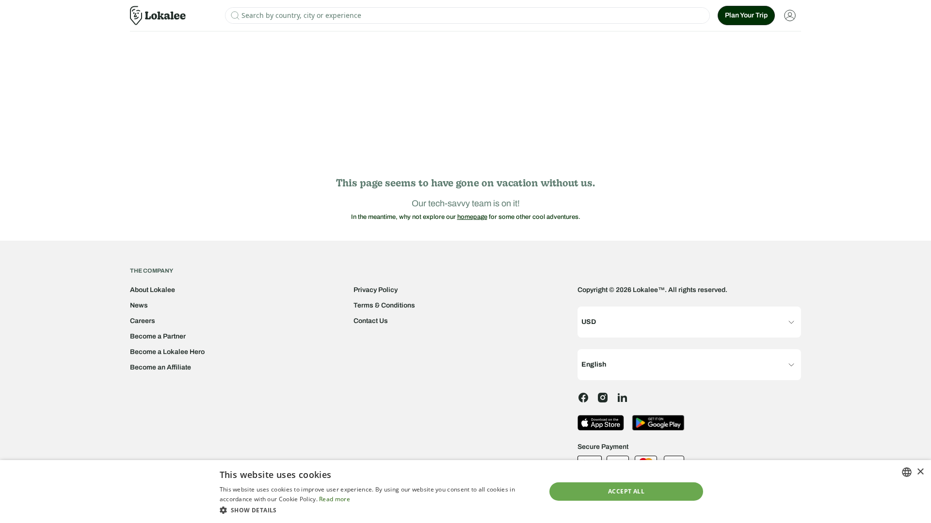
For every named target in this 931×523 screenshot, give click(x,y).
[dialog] (465, 491)
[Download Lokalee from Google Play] (658, 423)
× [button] (920, 472)
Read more (334, 499)
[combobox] (907, 472)
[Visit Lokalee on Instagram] (603, 397)
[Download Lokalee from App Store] (601, 423)
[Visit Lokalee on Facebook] (583, 397)
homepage (472, 217)
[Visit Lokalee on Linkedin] (622, 397)
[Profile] (790, 15)
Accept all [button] (626, 491)
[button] (378, 510)
